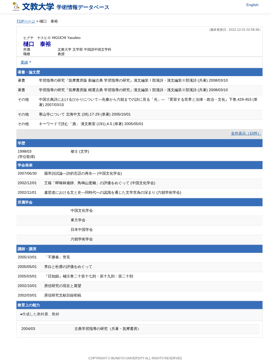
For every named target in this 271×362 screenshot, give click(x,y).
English (252, 5)
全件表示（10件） (246, 133)
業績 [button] (24, 62)
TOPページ (25, 21)
